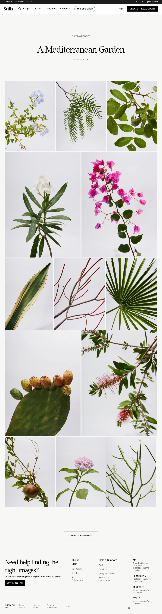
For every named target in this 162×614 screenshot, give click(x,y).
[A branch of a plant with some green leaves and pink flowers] (119, 204)
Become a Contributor (104, 579)
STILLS (136, 598)
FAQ (101, 565)
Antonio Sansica (81, 36)
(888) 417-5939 (152, 2)
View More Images (81, 535)
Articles (75, 573)
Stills (29, 2)
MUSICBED (138, 587)
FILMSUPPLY (139, 576)
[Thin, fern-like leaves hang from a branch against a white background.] (81, 116)
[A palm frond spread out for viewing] (131, 294)
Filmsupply (19, 2)
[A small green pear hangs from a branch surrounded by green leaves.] (132, 116)
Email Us (103, 569)
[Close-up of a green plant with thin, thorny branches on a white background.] (131, 472)
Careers (68, 607)
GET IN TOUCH (15, 583)
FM (134, 560)
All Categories (77, 578)
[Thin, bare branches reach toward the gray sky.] (79, 294)
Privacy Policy (22, 606)
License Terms (36, 606)
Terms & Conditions (52, 606)
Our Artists (77, 569)
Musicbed (8, 2)
